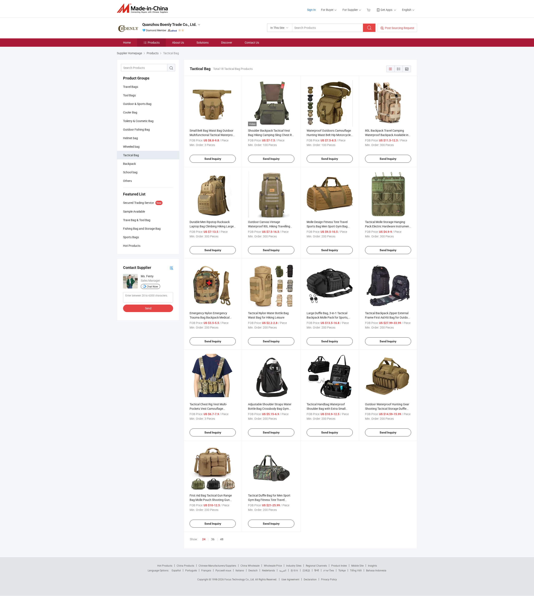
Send (148, 308)
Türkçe (342, 570)
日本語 (306, 570)
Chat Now (152, 286)
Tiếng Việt (356, 570)
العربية (282, 570)
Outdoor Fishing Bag (136, 129)
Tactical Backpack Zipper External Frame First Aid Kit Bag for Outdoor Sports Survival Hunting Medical (388, 317)
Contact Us (252, 42)
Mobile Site (357, 565)
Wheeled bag (131, 147)
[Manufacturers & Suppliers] (143, 8)
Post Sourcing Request (399, 28)
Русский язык (223, 570)
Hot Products (164, 565)
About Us (178, 42)
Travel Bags (130, 87)
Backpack (129, 164)
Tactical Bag (131, 155)
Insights (372, 565)
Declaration (310, 579)
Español (176, 570)
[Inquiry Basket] (369, 10)
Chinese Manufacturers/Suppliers (217, 565)
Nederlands (268, 570)
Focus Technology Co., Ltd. (239, 579)
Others (127, 181)
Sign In (311, 10)
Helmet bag (130, 138)
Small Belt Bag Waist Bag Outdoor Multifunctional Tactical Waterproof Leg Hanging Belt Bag (212, 135)
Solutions (202, 42)
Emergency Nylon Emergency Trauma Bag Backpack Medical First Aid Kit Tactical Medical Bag (211, 317)
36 (212, 539)
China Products (185, 565)
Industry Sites (293, 565)
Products (154, 42)
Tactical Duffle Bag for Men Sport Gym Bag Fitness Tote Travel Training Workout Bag (269, 499)
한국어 (294, 570)
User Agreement (290, 579)
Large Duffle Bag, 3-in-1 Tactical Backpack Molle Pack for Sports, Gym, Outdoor (327, 317)
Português (191, 570)
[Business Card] (171, 268)
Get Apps (386, 10)
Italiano (240, 570)
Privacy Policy (329, 579)
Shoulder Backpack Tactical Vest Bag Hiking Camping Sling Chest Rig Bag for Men (271, 135)
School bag (130, 172)
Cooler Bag (130, 112)
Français (206, 570)
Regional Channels (316, 565)
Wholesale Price (273, 565)
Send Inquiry (212, 158)
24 (203, 539)
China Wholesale (250, 565)
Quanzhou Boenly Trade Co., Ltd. (169, 24)
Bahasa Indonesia (376, 570)
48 (221, 539)
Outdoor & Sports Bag (137, 104)
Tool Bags (129, 95)
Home (127, 42)
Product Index (339, 565)
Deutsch (253, 570)
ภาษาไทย (328, 570)
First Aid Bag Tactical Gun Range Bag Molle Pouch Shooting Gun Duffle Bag (211, 499)
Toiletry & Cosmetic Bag (138, 121)
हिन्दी (316, 570)
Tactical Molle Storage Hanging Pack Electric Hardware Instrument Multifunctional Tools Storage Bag (387, 226)
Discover (226, 42)
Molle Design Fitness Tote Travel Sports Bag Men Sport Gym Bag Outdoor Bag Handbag (327, 226)
